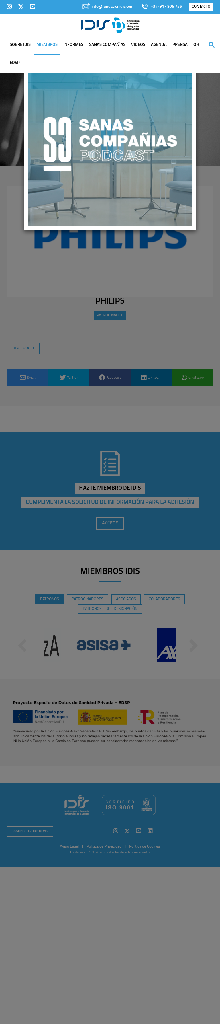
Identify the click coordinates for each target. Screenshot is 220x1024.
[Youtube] (32, 6)
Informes (73, 45)
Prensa (180, 45)
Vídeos (138, 45)
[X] (21, 6)
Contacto (201, 7)
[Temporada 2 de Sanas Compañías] (110, 143)
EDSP (15, 63)
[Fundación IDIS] (110, 24)
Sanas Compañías (107, 45)
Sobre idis (20, 45)
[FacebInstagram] (9, 6)
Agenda (159, 45)
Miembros (47, 45)
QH (196, 45)
